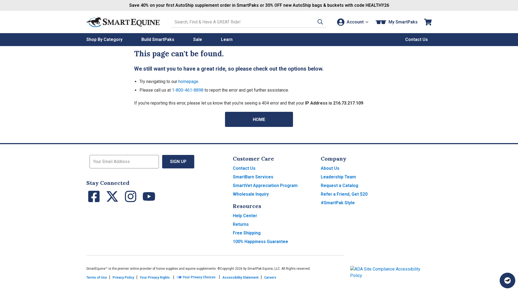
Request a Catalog (339, 185)
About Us (330, 168)
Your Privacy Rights (155, 277)
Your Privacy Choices (199, 277)
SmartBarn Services (253, 176)
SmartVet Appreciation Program (265, 185)
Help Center (245, 215)
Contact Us (244, 168)
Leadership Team (338, 176)
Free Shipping (247, 232)
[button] (320, 22)
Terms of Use (96, 277)
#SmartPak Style (338, 202)
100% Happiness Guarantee (260, 241)
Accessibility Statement (240, 277)
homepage (188, 81)
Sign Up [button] (178, 161)
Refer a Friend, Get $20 (344, 194)
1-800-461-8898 (187, 90)
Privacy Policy (123, 277)
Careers (270, 277)
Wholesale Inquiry (251, 194)
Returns (241, 224)
